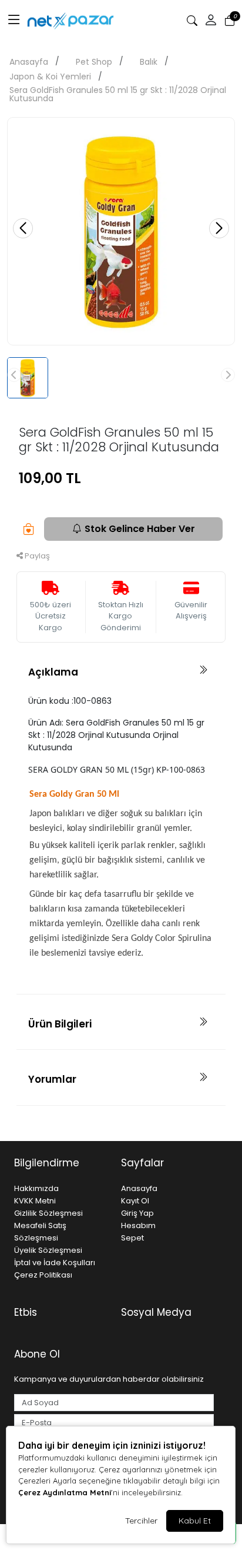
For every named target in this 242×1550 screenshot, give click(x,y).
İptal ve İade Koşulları (54, 1262)
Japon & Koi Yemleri (50, 76)
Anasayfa (28, 62)
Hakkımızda (36, 1188)
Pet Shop (94, 62)
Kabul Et (195, 1520)
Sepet (132, 1237)
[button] (14, 20)
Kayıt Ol (135, 1200)
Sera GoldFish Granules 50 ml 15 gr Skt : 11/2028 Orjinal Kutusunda (117, 94)
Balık (148, 62)
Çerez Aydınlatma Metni (64, 1492)
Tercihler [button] (141, 1520)
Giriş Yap (137, 1213)
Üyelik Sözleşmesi (48, 1250)
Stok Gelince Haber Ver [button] (140, 528)
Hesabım (138, 1225)
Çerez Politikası (43, 1274)
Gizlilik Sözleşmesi (48, 1213)
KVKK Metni (35, 1200)
